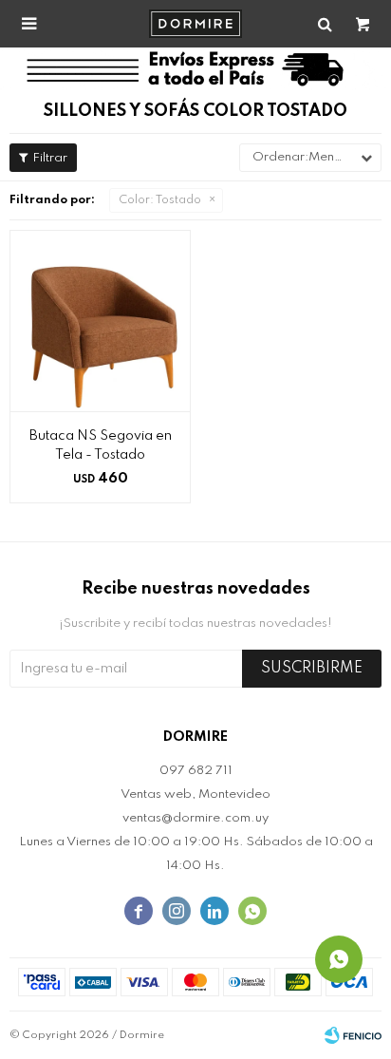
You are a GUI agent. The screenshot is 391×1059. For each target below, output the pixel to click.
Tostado (160, 200)
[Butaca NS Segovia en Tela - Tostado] (100, 320)
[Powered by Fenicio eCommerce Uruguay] (353, 1035)
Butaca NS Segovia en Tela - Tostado (100, 445)
